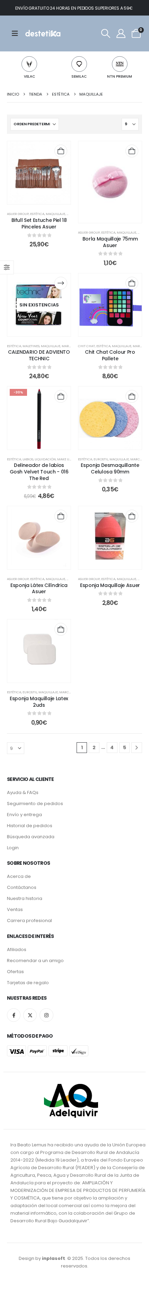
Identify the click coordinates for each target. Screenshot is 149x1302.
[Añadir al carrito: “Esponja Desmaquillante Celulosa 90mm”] (131, 396)
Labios (28, 459)
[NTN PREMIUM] (120, 64)
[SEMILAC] (79, 64)
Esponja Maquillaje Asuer (110, 585)
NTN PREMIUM (119, 76)
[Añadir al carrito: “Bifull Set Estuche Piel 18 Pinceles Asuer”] (60, 151)
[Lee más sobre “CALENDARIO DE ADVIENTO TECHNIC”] (60, 283)
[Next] (136, 747)
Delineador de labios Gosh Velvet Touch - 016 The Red (39, 472)
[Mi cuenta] (121, 33)
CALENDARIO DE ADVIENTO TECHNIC (39, 355)
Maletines (31, 346)
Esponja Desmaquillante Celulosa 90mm (110, 468)
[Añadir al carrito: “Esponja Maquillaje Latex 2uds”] (60, 629)
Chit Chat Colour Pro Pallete (110, 355)
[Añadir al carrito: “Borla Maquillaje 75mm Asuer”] (131, 151)
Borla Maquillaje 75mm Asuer (110, 242)
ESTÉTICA (37, 214)
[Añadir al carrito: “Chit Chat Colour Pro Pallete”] (131, 283)
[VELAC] (29, 64)
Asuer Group (18, 214)
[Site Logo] (42, 33)
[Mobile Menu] (17, 33)
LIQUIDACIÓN (45, 459)
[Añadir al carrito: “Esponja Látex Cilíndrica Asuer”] (60, 516)
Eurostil (101, 459)
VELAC (29, 76)
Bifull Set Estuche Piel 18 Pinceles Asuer (39, 223)
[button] (105, 33)
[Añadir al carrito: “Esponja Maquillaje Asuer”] (131, 516)
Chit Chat (86, 346)
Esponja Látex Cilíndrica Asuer (39, 588)
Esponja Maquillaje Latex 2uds (39, 701)
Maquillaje (55, 214)
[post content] (39, 172)
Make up (64, 459)
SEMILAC (79, 76)
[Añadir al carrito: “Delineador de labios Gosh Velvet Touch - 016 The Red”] (60, 396)
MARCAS (68, 346)
